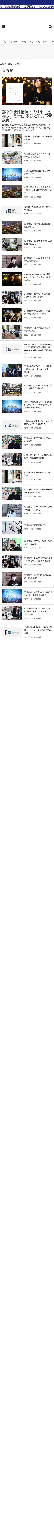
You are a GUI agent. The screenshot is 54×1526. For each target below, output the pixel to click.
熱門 (31, 41)
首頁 (4, 41)
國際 (51, 41)
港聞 (38, 41)
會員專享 (15, 41)
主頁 (2, 64)
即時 (24, 41)
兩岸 (45, 41)
